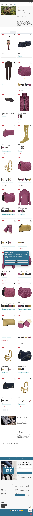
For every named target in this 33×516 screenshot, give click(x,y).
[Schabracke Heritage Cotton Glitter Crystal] (8, 292)
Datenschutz (16, 490)
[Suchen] (29, 3)
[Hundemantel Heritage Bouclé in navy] (24, 43)
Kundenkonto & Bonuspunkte (27, 489)
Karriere (16, 486)
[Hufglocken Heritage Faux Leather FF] (24, 323)
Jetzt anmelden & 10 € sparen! (24, 472)
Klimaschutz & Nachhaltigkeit (22, 491)
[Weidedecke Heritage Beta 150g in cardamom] (8, 323)
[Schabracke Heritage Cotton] (8, 197)
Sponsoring (21, 486)
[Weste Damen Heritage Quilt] (24, 102)
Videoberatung (28, 499)
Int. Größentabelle (22, 489)
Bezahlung (27, 486)
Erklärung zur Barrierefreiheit (17, 493)
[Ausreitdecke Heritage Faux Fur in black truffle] (8, 102)
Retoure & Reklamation (27, 495)
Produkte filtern (17, 28)
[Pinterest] (4, 505)
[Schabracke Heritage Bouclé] (24, 355)
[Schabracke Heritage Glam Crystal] (24, 165)
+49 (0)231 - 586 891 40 (4, 488)
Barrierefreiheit (17, 496)
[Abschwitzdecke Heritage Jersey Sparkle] (8, 133)
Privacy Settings (10, 486)
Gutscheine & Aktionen (27, 498)
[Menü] (27, 3)
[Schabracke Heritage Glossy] (24, 70)
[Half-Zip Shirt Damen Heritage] (24, 197)
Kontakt (16, 485)
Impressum (16, 489)
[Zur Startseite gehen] (3, 2)
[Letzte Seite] (15, 32)
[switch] (30, 511)
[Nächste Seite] (13, 32)
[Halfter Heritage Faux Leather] (24, 386)
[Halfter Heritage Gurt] (8, 355)
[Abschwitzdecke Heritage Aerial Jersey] (8, 386)
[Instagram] (6, 505)
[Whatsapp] (2, 507)
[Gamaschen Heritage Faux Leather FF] (8, 228)
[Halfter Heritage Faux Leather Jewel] (8, 165)
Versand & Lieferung (27, 492)
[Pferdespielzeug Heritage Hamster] (8, 43)
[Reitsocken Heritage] (24, 133)
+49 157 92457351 (3, 494)
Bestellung (27, 485)
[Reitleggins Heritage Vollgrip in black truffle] (8, 70)
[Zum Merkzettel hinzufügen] (15, 35)
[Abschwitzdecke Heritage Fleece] (24, 228)
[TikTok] (4, 507)
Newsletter (21, 485)
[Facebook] (2, 505)
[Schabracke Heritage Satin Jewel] (24, 292)
